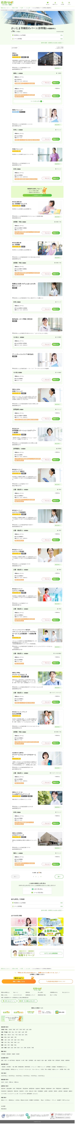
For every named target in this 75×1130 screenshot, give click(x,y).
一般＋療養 (14, 1066)
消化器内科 (25, 1088)
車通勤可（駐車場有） (34, 1100)
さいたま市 (28, 7)
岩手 (17, 1029)
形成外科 (21, 1091)
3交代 (6, 1082)
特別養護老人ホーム (61, 1066)
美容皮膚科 (9, 1088)
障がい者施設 (48, 1069)
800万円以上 (41, 1075)
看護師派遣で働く (42, 995)
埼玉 (13, 1034)
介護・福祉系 (37, 1060)
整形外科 (16, 1091)
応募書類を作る (53, 992)
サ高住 (42, 1069)
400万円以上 (12, 1075)
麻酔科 (70, 1091)
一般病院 (3, 1066)
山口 (19, 1042)
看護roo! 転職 (15, 7)
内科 (14, 1088)
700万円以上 (34, 1075)
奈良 (19, 1039)
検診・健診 (44, 1060)
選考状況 (28, 992)
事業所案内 (3, 1108)
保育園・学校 (51, 1060)
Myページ (15, 992)
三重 (15, 1037)
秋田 (24, 1029)
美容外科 (3, 1088)
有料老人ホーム (14, 1069)
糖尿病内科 (49, 1088)
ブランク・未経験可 (56, 1100)
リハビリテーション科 (13, 1093)
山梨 (23, 1032)
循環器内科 (31, 1088)
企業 (68, 1069)
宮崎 (25, 1047)
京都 (9, 1039)
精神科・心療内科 (58, 1091)
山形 (27, 1029)
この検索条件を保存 (37, 195)
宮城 (21, 1029)
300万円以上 (4, 1075)
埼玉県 (21, 7)
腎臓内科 (43, 1088)
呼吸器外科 (58, 1088)
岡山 (9, 1042)
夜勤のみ (16, 1082)
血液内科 (38, 1088)
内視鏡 (62, 1060)
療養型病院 (21, 1066)
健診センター (55, 1069)
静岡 (12, 1037)
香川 (9, 1045)
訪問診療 (58, 1060)
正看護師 (3, 1054)
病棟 (2, 1060)
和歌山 (22, 1039)
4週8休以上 (11, 1100)
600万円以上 (27, 1075)
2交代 (2, 1082)
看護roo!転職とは (5, 992)
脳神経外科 (10, 1091)
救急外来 (18, 1060)
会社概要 (3, 1106)
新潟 (10, 1032)
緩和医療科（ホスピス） (32, 1093)
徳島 (5, 1045)
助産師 (17, 1054)
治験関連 (67, 1060)
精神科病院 (27, 1066)
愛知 (5, 1037)
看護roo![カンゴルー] (5, 7)
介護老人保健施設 (5, 1069)
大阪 (5, 1039)
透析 (26, 1060)
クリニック (33, 1066)
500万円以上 (19, 1075)
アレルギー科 (22, 1093)
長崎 (15, 1047)
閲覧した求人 (4, 995)
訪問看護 (31, 1060)
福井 (19, 1032)
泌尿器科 (51, 1091)
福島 (30, 1029)
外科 (54, 1088)
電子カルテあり (66, 1100)
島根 (15, 1042)
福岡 (9, 1047)
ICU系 (22, 1060)
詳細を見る (56, 82)
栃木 (23, 1034)
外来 (5, 1060)
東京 (5, 1034)
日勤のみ (11, 1082)
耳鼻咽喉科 (40, 1091)
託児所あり (48, 1100)
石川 (16, 1032)
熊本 (18, 1047)
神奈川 (9, 1034)
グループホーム (35, 1069)
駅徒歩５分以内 (24, 1100)
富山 (13, 1032)
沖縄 (33, 1047)
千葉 (16, 1034)
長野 (26, 1032)
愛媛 (12, 1045)
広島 (5, 1042)
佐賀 (12, 1047)
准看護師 (9, 1054)
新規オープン (4, 1100)
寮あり (42, 1100)
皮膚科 (45, 1091)
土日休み (17, 1100)
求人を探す (40, 992)
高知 (15, 1045)
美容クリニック (41, 1066)
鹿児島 (28, 1047)
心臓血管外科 (65, 1088)
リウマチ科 (3, 1093)
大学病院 (9, 1066)
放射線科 (66, 1091)
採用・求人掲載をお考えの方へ (28, 1001)
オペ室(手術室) (11, 1060)
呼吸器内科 (18, 1088)
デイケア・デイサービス (25, 1069)
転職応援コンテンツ (30, 995)
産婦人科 (31, 1091)
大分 (22, 1047)
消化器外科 (3, 1091)
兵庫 (12, 1039)
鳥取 (12, 1042)
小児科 (26, 1091)
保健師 (13, 1054)
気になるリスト (66, 992)
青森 (14, 1029)
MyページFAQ (53, 995)
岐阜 (9, 1037)
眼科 (36, 1091)
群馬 (26, 1034)
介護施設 (54, 1066)
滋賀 (15, 1039)
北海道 (10, 1029)
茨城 (20, 1034)
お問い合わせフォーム (9, 1001)
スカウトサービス (17, 995)
